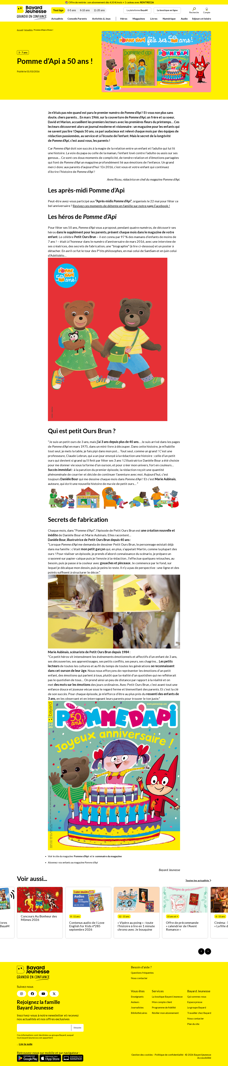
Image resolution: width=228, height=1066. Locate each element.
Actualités (57, 18)
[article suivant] (208, 951)
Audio (184, 18)
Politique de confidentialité (169, 1054)
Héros (123, 18)
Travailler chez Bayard (199, 1012)
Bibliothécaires (139, 1012)
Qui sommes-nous (196, 996)
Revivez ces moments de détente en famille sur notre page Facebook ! (121, 206)
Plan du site (193, 1023)
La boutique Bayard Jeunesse (167, 996)
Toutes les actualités (197, 880)
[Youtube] (43, 994)
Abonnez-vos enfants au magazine (73, 862)
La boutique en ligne (167, 10)
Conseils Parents (77, 18)
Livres (153, 18)
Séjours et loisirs (201, 18)
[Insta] (21, 994)
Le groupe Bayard (196, 1007)
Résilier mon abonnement (165, 1012)
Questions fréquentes (142, 972)
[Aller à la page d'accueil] (31, 18)
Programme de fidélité (164, 1007)
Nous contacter (139, 978)
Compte (206, 12)
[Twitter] (54, 994)
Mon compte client (162, 1001)
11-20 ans (99, 10)
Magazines (139, 18)
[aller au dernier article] (201, 951)
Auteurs (135, 1001)
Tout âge (58, 10)
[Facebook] (32, 994)
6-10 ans (85, 10)
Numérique (169, 18)
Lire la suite (25, 1044)
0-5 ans (72, 10)
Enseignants (137, 996)
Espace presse (194, 1001)
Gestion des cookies (142, 1054)
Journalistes (137, 1007)
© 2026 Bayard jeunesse (198, 1054)
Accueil (20, 30)
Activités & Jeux (101, 18)
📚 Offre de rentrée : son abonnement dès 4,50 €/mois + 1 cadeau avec (109, 2)
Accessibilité (204, 1057)
